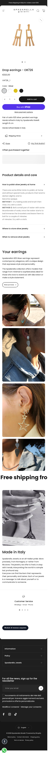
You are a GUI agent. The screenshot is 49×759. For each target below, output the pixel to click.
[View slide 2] (22, 610)
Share (7, 143)
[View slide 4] (27, 610)
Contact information (23, 737)
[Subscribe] (41, 688)
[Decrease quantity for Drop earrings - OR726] (4, 99)
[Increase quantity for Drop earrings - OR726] (14, 99)
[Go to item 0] (22, 62)
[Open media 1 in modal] (41, 20)
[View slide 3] (25, 610)
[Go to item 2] (25, 62)
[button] (4, 741)
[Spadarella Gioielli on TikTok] (15, 714)
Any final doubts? (38, 143)
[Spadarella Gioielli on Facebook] (3, 714)
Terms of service (19, 740)
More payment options (24, 112)
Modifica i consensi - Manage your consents (21, 707)
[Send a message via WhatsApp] (4, 750)
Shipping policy (35, 737)
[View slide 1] (19, 610)
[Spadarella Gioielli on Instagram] (9, 714)
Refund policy (12, 737)
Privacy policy (29, 740)
